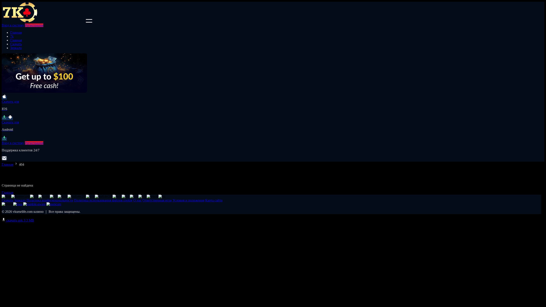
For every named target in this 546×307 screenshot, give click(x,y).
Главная (16, 32)
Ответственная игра (157, 200)
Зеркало (16, 48)
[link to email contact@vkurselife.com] (4, 159)
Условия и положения (188, 200)
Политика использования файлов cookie (103, 200)
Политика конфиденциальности (49, 200)
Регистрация (34, 25)
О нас (137, 200)
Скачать (16, 44)
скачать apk (20, 220)
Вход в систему (13, 25)
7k (12, 36)
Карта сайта (213, 200)
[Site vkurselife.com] (43, 21)
